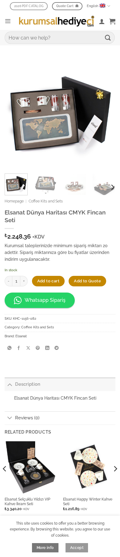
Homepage (14, 201)
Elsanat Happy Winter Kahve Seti (87, 501)
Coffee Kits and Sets (46, 201)
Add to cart (48, 281)
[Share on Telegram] (56, 348)
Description (27, 384)
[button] (8, 21)
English (92, 6)
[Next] (112, 187)
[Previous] (5, 481)
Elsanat (21, 336)
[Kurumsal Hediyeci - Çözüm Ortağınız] (56, 21)
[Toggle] (10, 384)
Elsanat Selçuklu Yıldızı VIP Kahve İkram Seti (27, 501)
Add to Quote (87, 281)
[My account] (102, 21)
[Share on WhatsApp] (9, 348)
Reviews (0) (27, 418)
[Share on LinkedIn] (47, 348)
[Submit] (108, 37)
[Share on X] (28, 348)
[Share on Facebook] (18, 348)
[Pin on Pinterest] (38, 348)
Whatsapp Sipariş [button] (45, 300)
